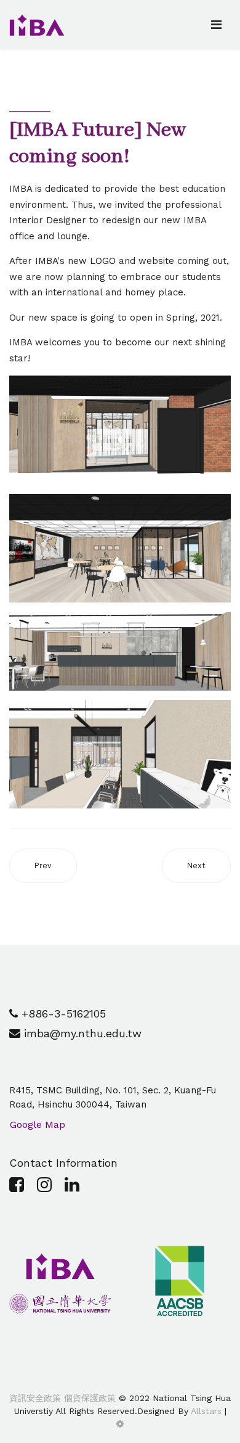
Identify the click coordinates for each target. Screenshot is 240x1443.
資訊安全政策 (35, 1398)
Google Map (37, 1124)
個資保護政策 (88, 1398)
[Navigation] (216, 24)
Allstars (206, 1411)
